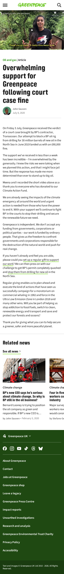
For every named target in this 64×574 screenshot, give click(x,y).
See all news (10, 351)
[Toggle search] (56, 5)
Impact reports (12, 509)
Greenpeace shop (14, 485)
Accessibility (10, 550)
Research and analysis (16, 526)
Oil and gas (9, 60)
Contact (8, 469)
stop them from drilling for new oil (28, 272)
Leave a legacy (12, 493)
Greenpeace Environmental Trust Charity (28, 534)
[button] (32, 436)
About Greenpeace (14, 461)
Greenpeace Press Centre (18, 501)
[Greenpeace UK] (32, 5)
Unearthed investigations (18, 518)
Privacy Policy (11, 542)
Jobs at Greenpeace (15, 477)
